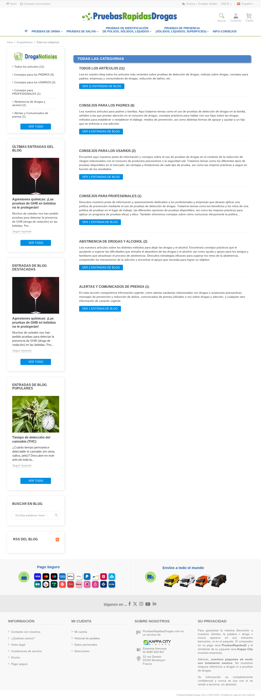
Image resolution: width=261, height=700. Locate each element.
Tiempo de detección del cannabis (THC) (31, 439)
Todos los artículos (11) (29, 66)
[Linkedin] (155, 604)
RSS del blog (25, 539)
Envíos (15, 657)
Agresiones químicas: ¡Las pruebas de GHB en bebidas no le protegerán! (34, 203)
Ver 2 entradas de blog (101, 176)
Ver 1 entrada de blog (100, 222)
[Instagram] (141, 604)
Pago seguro (19, 664)
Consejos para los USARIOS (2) (34, 82)
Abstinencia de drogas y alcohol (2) (28, 103)
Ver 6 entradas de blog (101, 131)
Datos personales (85, 644)
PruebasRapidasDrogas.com (191, 695)
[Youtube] (148, 604)
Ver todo (35, 126)
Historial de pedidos (87, 638)
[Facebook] (129, 604)
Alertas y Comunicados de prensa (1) (30, 114)
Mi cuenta (80, 631)
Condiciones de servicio (26, 651)
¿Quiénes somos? (23, 638)
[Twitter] (135, 604)
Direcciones (82, 651)
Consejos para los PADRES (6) (34, 74)
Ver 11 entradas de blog (101, 86)
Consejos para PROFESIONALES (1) (26, 92)
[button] (222, 18)
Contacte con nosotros (25, 631)
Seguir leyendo (22, 231)
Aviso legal (18, 644)
